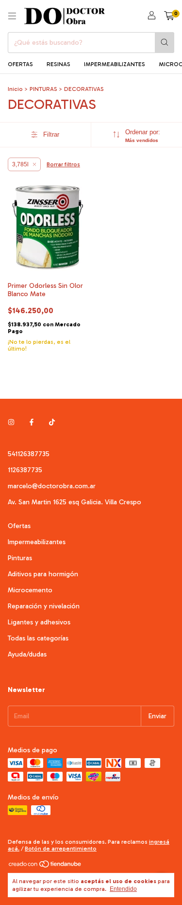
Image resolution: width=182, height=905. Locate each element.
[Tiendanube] (45, 866)
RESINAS (58, 64)
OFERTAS (20, 64)
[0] (169, 16)
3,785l (20, 164)
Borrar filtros (63, 164)
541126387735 (29, 454)
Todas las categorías (38, 638)
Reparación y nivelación (44, 606)
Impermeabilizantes (37, 542)
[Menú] (12, 16)
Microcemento (30, 590)
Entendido (123, 889)
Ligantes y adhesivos (39, 622)
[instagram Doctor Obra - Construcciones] (11, 422)
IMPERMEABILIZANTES (114, 64)
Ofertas (19, 526)
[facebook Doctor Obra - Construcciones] (31, 422)
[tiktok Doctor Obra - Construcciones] (52, 422)
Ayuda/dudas (27, 654)
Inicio (15, 89)
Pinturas (20, 558)
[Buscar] (164, 42)
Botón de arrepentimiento (61, 848)
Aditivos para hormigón (43, 574)
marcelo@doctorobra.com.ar (52, 486)
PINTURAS (43, 89)
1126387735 (25, 470)
